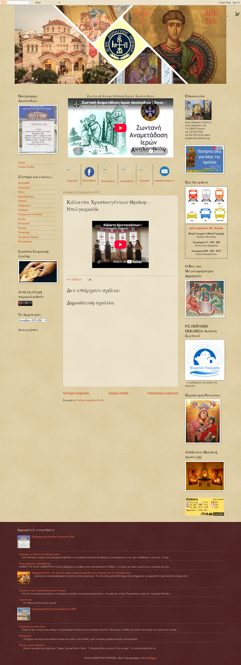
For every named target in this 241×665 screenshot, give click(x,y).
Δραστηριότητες (26, 196)
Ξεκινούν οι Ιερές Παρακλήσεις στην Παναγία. (42, 590)
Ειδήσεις (22, 201)
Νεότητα (22, 228)
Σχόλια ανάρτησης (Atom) (90, 400)
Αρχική (21, 162)
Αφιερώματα (24, 187)
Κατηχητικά (24, 223)
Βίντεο (21, 192)
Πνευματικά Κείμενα (28, 237)
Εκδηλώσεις (24, 205)
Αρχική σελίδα (118, 393)
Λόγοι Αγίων (25, 599)
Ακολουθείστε (89, 180)
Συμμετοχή (72, 180)
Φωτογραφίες (25, 241)
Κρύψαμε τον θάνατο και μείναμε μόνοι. (39, 554)
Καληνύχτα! (25, 636)
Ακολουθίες (24, 183)
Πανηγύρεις (24, 232)
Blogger (152, 658)
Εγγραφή (144, 180)
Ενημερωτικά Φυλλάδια (30, 214)
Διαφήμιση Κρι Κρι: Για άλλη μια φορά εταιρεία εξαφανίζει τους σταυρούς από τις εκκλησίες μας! (81, 572)
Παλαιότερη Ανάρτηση (162, 393)
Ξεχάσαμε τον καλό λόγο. (32, 626)
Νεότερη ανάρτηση (76, 393)
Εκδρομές (23, 210)
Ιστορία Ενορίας (26, 166)
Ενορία (21, 219)
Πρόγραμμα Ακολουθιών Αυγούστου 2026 (53, 536)
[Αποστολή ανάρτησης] (89, 279)
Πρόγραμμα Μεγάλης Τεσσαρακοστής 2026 (54, 609)
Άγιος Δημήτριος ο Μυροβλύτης (35, 563)
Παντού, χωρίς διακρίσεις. (32, 645)
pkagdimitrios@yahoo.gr (164, 181)
